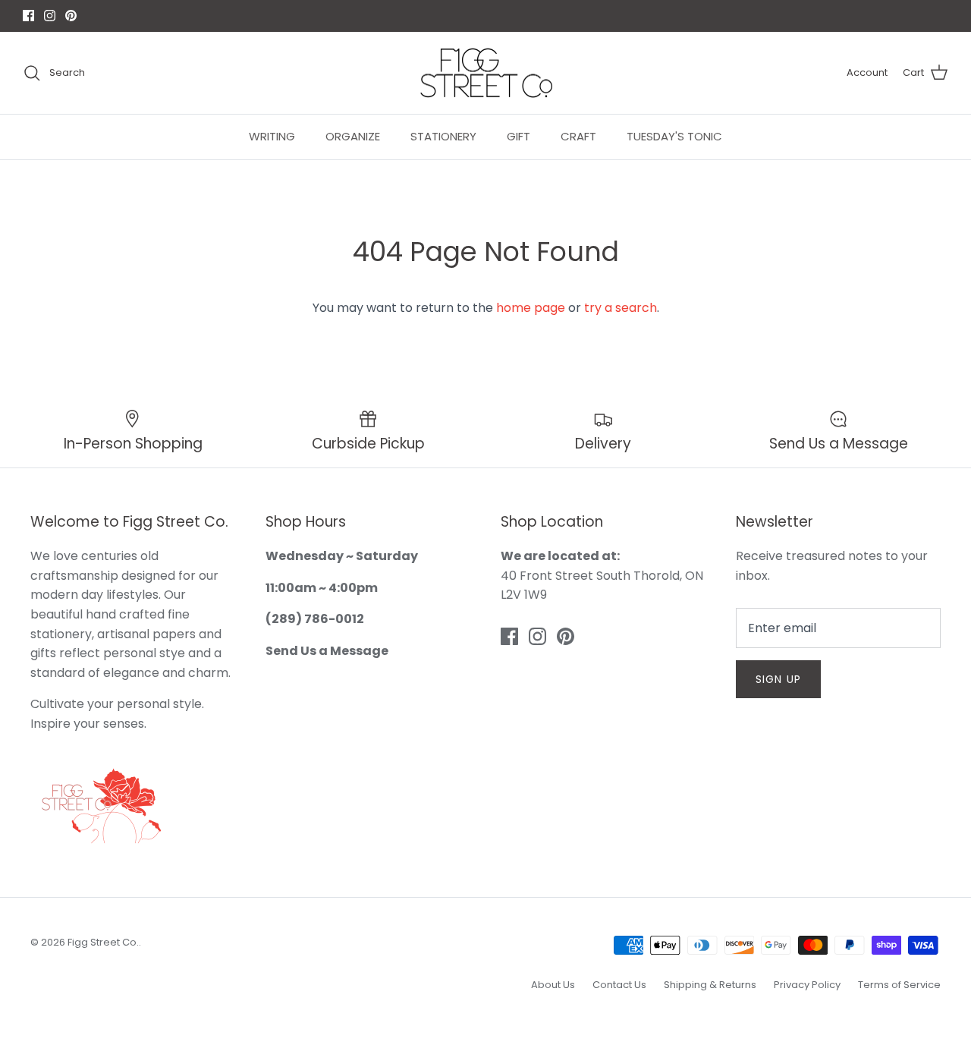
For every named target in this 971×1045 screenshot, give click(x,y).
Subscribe (485, 574)
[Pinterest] (508, 622)
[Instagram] (486, 622)
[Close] (633, 375)
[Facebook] (464, 622)
